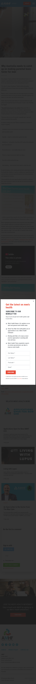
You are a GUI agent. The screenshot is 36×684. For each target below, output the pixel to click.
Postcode (11, 362)
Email (10, 367)
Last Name (11, 358)
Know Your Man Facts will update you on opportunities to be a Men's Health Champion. (19, 331)
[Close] (33, 301)
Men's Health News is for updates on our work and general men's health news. (19, 324)
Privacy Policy (19, 378)
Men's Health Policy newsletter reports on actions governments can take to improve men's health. (18, 345)
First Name (11, 353)
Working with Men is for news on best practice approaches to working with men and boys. (18, 338)
